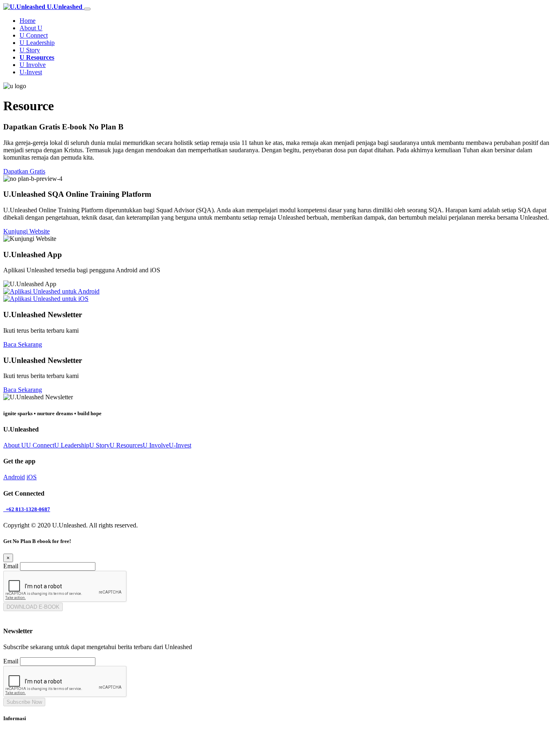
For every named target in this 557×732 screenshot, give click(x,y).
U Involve (33, 64)
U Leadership (37, 42)
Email (10, 566)
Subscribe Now (24, 702)
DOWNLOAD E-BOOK (33, 607)
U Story (30, 50)
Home (27, 20)
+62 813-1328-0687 (26, 509)
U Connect (34, 35)
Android (14, 477)
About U (31, 27)
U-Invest (31, 72)
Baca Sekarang (22, 344)
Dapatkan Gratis (24, 171)
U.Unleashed (64, 6)
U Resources (37, 57)
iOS (32, 477)
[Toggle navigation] (87, 9)
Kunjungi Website (26, 231)
